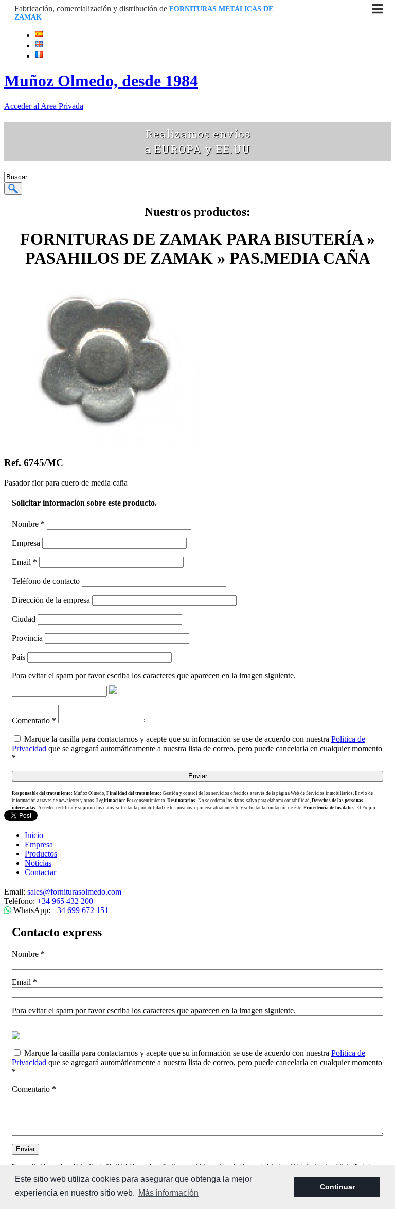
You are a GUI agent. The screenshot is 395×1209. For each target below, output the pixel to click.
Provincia (27, 638)
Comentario (34, 720)
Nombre (28, 523)
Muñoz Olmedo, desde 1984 (101, 80)
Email (24, 561)
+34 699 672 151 (80, 910)
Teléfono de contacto (46, 580)
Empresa (26, 542)
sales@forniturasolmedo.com (74, 891)
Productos (41, 853)
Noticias (38, 863)
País (18, 657)
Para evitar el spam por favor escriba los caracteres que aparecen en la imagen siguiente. (154, 675)
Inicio (34, 835)
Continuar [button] (337, 1187)
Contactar (40, 872)
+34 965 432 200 (65, 901)
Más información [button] (168, 1192)
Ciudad (23, 619)
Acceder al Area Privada (43, 106)
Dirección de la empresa (51, 600)
